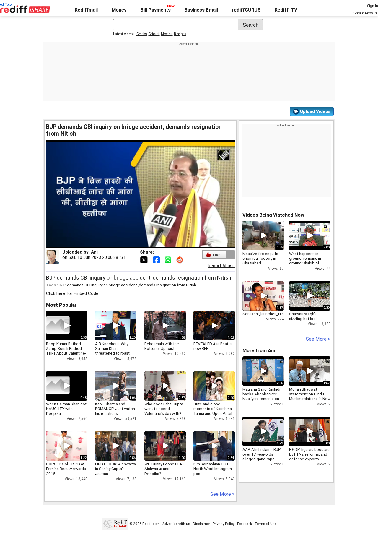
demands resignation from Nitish (167, 284)
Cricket (154, 34)
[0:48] (58, 385)
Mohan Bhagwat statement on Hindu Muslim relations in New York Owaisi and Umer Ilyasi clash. (309, 399)
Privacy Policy (223, 524)
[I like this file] (214, 254)
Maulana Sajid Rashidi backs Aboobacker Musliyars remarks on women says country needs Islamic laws (261, 399)
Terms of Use (265, 524)
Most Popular (61, 305)
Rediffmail (86, 10)
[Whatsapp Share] (169, 259)
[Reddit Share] (180, 259)
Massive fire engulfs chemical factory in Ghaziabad (260, 258)
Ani (94, 252)
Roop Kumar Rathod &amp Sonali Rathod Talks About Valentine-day (66, 350)
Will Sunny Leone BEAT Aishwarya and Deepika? (164, 469)
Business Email (201, 10)
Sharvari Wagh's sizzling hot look (303, 316)
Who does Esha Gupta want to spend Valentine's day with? (163, 409)
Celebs (141, 34)
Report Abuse (221, 265)
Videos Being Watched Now (273, 215)
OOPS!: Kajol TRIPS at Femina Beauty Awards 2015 (66, 469)
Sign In (372, 6)
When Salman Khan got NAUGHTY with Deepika (66, 409)
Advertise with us (176, 524)
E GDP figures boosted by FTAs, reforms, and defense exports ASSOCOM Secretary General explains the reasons (309, 461)
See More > (222, 494)
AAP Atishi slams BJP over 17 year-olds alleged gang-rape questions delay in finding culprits (261, 459)
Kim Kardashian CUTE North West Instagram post (212, 469)
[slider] (134, 243)
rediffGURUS (246, 10)
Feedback (244, 524)
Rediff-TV (286, 10)
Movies (166, 34)
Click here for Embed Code (72, 293)
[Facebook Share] (156, 259)
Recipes (180, 34)
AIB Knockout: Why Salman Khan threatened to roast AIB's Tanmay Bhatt (112, 350)
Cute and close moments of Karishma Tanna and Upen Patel (212, 409)
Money (119, 10)
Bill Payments (155, 10)
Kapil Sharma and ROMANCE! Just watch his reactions (115, 409)
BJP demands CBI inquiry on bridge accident (98, 284)
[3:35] (58, 325)
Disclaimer (201, 524)
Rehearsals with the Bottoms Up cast (161, 346)
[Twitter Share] (144, 259)
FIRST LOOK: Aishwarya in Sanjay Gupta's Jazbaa (115, 469)
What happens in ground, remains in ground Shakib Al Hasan (305, 260)
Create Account (365, 13)
